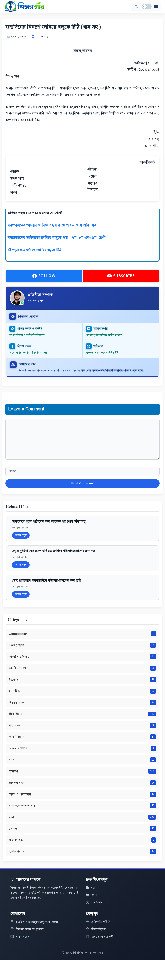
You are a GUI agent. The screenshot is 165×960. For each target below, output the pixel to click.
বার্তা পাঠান (22, 937)
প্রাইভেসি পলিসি (100, 922)
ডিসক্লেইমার (98, 929)
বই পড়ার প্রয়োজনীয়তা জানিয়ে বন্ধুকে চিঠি (34, 250)
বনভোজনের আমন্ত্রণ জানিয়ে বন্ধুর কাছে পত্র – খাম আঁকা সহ (52, 225)
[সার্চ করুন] (136, 6)
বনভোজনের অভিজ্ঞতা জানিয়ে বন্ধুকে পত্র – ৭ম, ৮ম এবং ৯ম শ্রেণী (56, 237)
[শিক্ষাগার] (24, 6)
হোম (94, 888)
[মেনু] (156, 6)
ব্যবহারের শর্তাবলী (102, 937)
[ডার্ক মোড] (147, 6)
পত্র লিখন (97, 902)
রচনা (94, 895)
